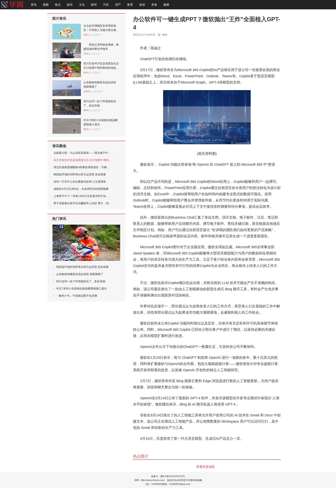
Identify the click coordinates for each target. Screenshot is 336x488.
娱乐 (70, 4)
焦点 (58, 4)
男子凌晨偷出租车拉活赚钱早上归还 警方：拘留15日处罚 (82, 203)
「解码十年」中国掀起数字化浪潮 (76, 295)
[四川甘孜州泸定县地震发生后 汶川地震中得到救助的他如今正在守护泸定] (86, 242)
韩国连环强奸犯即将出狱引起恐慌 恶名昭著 (79, 174)
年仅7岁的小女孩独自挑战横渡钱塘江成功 (81, 288)
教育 (130, 4)
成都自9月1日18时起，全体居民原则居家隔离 (81, 188)
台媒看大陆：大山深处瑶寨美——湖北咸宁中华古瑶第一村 (82, 152)
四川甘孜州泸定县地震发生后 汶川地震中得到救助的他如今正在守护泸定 (82, 160)
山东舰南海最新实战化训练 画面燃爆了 (79, 274)
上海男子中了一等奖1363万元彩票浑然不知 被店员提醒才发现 (82, 196)
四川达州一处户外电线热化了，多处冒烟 (80, 281)
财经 (94, 4)
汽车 (106, 4)
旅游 (142, 4)
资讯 (34, 4)
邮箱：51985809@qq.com (176, 484)
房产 (118, 4)
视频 (46, 4)
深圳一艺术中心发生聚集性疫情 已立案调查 (79, 181)
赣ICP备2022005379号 (172, 476)
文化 (82, 4)
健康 (166, 4)
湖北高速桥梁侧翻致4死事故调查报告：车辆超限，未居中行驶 (82, 167)
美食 (154, 4)
